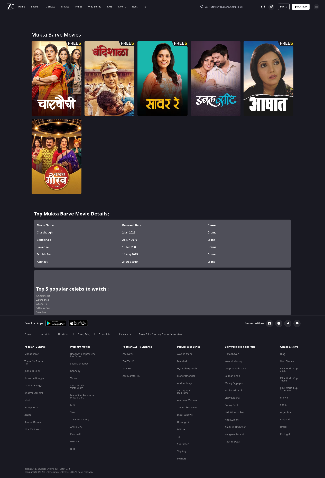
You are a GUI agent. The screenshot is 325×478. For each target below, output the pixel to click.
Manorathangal (186, 376)
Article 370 (76, 427)
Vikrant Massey (233, 361)
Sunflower (183, 444)
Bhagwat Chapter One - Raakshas (83, 355)
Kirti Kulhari (232, 420)
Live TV (122, 7)
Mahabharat (31, 354)
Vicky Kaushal (232, 398)
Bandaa (74, 441)
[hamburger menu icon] (316, 7)
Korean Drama (32, 422)
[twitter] (287, 323)
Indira (27, 415)
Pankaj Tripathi (233, 390)
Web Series (94, 7)
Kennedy (75, 371)
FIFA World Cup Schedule (289, 389)
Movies (65, 7)
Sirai (72, 412)
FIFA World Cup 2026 (289, 370)
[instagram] (278, 323)
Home (21, 7)
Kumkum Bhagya (34, 378)
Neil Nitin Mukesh (235, 412)
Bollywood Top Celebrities (240, 347)
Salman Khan (232, 376)
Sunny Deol (231, 405)
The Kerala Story (79, 419)
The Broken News (187, 407)
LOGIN (283, 6)
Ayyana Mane (184, 354)
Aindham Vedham (187, 400)
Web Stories (287, 361)
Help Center (64, 334)
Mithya (181, 429)
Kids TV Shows (32, 429)
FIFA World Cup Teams (289, 380)
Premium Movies (80, 347)
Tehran (74, 378)
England (285, 419)
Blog (282, 354)
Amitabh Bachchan (235, 427)
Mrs (72, 405)
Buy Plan (302, 6)
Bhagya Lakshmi (33, 393)
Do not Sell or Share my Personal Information (160, 334)
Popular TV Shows (34, 347)
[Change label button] (271, 7)
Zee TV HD (128, 361)
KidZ (109, 7)
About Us (45, 334)
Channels (28, 334)
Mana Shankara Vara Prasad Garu (82, 396)
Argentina (286, 412)
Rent (134, 7)
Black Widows (185, 415)
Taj (178, 437)
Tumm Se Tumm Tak (33, 363)
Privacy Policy (84, 334)
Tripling (181, 451)
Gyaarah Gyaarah (187, 368)
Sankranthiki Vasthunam (77, 387)
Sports (34, 7)
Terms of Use (105, 334)
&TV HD (127, 368)
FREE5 (78, 7)
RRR (72, 449)
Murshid (182, 361)
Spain (283, 405)
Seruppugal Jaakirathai (184, 392)
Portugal (285, 434)
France (284, 397)
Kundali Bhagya (33, 385)
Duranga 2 (183, 422)
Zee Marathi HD (131, 376)
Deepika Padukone (235, 368)
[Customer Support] (263, 7)
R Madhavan (232, 354)
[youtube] (297, 323)
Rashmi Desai (232, 442)
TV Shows (49, 7)
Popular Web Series (188, 347)
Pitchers (181, 458)
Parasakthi (76, 434)
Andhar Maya (184, 383)
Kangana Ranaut (234, 434)
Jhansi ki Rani (32, 371)
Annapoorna (31, 407)
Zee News (128, 354)
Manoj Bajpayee (234, 383)
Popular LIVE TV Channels (137, 347)
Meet (27, 400)
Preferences (125, 334)
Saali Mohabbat (79, 364)
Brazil (283, 427)
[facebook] (269, 323)
